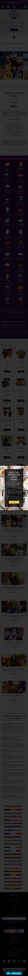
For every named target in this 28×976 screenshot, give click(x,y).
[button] (26, 467)
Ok (8, 973)
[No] (26, 971)
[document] (14, 488)
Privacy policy (16, 973)
